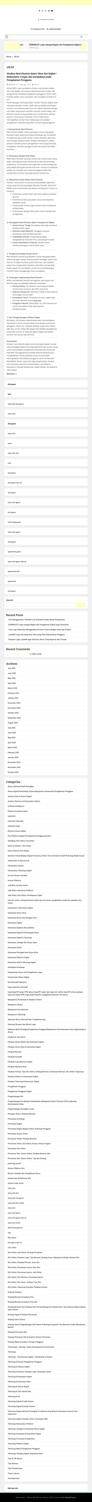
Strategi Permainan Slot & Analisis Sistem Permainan (29, 1337)
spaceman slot (14, 571)
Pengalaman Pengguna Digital (20, 1091)
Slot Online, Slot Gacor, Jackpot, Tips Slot (24, 1282)
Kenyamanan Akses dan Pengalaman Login (25, 972)
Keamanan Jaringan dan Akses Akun (22, 942)
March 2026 (12, 688)
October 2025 (13, 713)
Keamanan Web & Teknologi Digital (22, 962)
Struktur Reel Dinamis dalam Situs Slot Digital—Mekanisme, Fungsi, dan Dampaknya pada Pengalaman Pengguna (32, 76)
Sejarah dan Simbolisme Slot (19, 1178)
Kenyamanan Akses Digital (18, 977)
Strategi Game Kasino (16, 1319)
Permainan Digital (15, 1124)
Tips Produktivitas (15, 1468)
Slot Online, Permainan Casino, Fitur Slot (24, 1267)
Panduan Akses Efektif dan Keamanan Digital (26, 1042)
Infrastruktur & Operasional (18, 861)
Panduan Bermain (15, 1052)
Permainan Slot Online (17, 1148)
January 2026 (13, 698)
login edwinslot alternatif (18, 987)
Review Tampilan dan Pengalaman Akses (24, 1173)
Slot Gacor (12, 1238)
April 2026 (12, 683)
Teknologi (12, 1352)
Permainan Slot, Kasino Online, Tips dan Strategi (27, 1158)
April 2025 (12, 743)
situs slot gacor (14, 502)
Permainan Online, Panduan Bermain (22, 1139)
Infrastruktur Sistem (16, 866)
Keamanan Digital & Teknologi (20, 938)
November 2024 (14, 767)
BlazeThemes (70, 1497)
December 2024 (14, 762)
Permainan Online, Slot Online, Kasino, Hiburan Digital (29, 1144)
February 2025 (13, 752)
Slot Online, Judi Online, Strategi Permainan (25, 1252)
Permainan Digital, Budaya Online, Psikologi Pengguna (29, 1129)
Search (9, 600)
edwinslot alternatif (15, 821)
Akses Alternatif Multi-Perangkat (21, 786)
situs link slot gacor (16, 404)
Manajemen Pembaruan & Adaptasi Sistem (25, 1000)
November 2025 (14, 708)
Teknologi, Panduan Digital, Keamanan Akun (25, 1454)
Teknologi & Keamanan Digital (20, 1377)
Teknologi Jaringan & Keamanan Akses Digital (26, 1429)
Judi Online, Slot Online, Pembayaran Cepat (25, 895)
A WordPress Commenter (18, 654)
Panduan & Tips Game (16, 1037)
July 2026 (11, 668)
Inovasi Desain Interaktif (17, 875)
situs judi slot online (16, 1203)
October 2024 (13, 772)
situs (10, 443)
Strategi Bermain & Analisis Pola (21, 1297)
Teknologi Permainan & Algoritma (21, 1439)
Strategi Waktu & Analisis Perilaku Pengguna (25, 1342)
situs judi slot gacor (16, 1198)
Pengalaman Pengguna (17, 1086)
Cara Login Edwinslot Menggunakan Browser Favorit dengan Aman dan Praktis (39, 630)
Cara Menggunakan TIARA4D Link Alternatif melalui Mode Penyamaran (36, 620)
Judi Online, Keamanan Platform (20, 890)
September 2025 (14, 718)
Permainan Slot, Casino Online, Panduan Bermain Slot (29, 1153)
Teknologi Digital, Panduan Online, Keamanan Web (28, 1419)
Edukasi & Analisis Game (18, 811)
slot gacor (12, 473)
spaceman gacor (14, 552)
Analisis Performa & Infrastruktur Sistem (24, 801)
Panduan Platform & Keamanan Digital (23, 1077)
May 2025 (11, 738)
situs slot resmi (14, 1223)
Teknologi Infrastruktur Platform (20, 1424)
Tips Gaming (13, 1463)
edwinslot (12, 816)
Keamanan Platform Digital (18, 957)
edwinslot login (14, 826)
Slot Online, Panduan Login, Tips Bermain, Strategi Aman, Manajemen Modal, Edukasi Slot (43, 1257)
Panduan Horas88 (15, 1057)
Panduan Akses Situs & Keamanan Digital (24, 1047)
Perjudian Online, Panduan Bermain (21, 1114)
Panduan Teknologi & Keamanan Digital (23, 1081)
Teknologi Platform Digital (18, 1444)
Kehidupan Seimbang (16, 967)
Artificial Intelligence (16, 806)
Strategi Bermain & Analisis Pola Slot (22, 1302)
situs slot (11, 414)
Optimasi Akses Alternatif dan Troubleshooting (26, 1019)
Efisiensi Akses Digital (17, 831)
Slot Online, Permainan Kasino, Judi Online (25, 1272)
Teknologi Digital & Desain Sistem (21, 1406)
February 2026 (13, 693)
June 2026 (12, 673)
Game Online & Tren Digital (18, 851)
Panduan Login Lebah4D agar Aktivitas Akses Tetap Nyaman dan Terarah (37, 639)
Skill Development (15, 1228)
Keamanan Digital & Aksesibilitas (21, 928)
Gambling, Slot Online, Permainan (21, 841)
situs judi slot (13, 1193)
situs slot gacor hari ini (17, 562)
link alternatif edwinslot (17, 982)
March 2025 (12, 747)
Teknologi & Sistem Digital (18, 1386)
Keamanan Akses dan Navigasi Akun (22, 918)
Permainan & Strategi (16, 1119)
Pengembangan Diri (15, 1096)
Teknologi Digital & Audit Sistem (21, 1401)
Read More (11, 374)
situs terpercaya (14, 522)
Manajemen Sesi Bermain (18, 1010)
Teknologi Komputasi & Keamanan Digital (24, 1434)
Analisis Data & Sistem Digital (20, 796)
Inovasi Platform (14, 880)
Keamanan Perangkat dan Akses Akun (23, 952)
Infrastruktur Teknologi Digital (20, 871)
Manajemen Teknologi (17, 1015)
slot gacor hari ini (15, 483)
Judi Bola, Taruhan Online (18, 885)
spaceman (12, 581)
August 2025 (13, 723)
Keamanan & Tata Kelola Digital (20, 908)
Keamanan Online (15, 947)
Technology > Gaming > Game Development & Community (31, 1347)
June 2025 (12, 733)
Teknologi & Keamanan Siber (19, 1382)
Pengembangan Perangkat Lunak (21, 1109)
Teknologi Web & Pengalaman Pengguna (24, 1449)
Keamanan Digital (15, 923)
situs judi (11, 1188)
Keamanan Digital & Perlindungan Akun (23, 933)
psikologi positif (14, 1163)
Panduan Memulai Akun (17, 1067)
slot (9, 463)
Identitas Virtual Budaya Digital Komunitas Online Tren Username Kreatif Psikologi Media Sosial (46, 856)
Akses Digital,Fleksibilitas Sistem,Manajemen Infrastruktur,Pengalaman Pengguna (40, 791)
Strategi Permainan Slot (17, 1332)
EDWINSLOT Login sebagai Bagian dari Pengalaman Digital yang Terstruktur (50, 45)
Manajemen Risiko (15, 1005)
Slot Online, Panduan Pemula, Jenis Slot (24, 1262)
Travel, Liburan (13, 1473)
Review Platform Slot (16, 1168)
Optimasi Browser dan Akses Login (22, 1024)
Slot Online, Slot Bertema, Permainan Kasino (25, 1277)
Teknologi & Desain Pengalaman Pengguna (25, 1362)
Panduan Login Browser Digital (20, 1062)
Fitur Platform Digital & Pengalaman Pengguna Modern (29, 836)
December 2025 (14, 703)
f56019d (12, 84)
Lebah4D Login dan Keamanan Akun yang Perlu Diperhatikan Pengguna (46, 3)
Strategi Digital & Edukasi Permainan (22, 1315)
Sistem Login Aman (15, 1183)
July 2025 (11, 728)
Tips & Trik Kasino (15, 1458)
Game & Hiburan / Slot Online (19, 846)
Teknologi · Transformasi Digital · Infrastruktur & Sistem (30, 1357)
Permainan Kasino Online (18, 1134)
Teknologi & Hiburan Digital (19, 1367)
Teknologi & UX (14, 1396)
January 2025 (13, 757)
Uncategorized (13, 1478)
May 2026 (11, 678)
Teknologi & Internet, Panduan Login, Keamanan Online (29, 1372)
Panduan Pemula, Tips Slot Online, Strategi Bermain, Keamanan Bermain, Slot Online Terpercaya (46, 1072)
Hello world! (37, 654)
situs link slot (13, 453)
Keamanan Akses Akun (17, 913)
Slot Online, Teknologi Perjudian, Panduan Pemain (27, 1287)
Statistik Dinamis (15, 1292)
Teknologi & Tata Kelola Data (19, 1391)
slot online (12, 1248)
